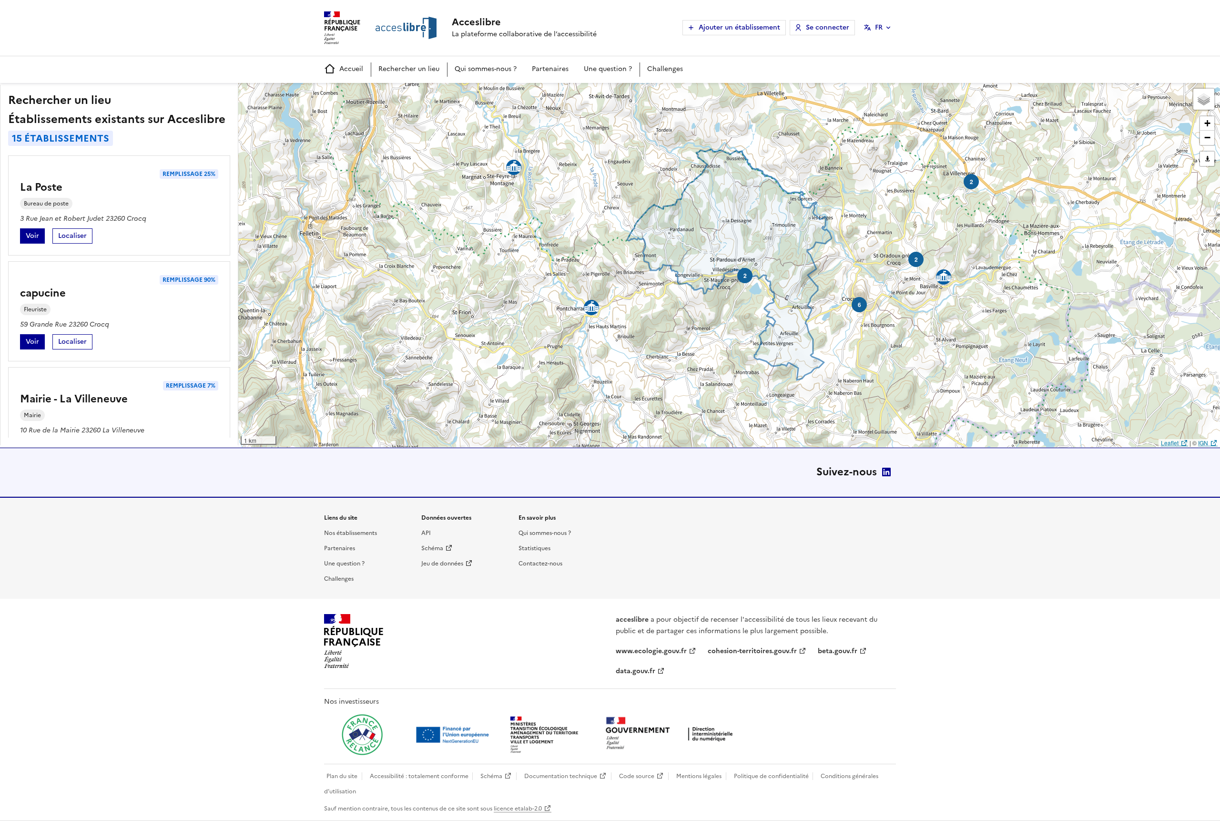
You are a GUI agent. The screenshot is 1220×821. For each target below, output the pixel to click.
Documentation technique (560, 776)
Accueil (351, 69)
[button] (1203, 99)
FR (879, 27)
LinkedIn (886, 472)
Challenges (665, 69)
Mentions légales (699, 776)
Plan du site (341, 776)
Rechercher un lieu (408, 69)
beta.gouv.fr (837, 651)
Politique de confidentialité (771, 776)
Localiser (75, 237)
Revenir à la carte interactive (313, 94)
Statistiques (534, 548)
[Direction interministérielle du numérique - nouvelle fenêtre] (671, 734)
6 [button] (859, 304)
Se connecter (827, 27)
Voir (35, 237)
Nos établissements (350, 533)
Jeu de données (442, 563)
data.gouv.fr (635, 671)
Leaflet (1170, 443)
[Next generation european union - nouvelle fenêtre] (454, 734)
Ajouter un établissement (739, 27)
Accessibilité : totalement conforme (419, 776)
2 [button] (916, 259)
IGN (1203, 443)
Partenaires (550, 69)
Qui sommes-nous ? (486, 69)
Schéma (432, 548)
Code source (636, 776)
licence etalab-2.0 (518, 808)
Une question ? (608, 69)
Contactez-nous (540, 563)
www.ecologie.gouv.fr (651, 651)
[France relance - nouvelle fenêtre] (362, 734)
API (426, 533)
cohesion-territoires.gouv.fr (752, 651)
